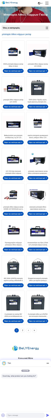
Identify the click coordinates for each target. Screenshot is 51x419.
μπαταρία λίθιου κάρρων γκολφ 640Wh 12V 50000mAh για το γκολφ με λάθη (13, 208)
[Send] (48, 415)
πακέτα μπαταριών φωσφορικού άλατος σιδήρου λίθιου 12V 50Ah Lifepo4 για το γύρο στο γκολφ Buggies (38, 137)
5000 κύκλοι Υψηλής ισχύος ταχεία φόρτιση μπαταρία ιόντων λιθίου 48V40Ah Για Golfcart (38, 101)
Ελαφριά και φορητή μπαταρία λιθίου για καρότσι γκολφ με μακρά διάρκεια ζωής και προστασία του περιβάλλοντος (37, 280)
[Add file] (3, 415)
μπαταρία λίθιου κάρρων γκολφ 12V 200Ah (38, 65)
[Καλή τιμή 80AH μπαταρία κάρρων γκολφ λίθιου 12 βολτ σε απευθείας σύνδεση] (13, 52)
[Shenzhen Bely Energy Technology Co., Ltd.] (10, 3)
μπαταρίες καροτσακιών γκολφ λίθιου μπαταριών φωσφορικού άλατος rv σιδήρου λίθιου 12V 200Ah (38, 172)
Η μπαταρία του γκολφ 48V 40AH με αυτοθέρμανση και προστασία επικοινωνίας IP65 (13, 315)
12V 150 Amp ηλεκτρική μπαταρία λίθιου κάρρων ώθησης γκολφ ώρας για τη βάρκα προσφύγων (13, 172)
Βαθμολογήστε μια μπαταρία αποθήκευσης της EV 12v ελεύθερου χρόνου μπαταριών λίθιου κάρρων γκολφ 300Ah (13, 137)
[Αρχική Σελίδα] (25, 351)
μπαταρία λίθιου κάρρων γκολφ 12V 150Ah (13, 101)
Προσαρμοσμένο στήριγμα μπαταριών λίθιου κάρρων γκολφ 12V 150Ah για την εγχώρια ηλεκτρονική (13, 244)
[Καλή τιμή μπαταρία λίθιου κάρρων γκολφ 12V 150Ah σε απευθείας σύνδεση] (13, 87)
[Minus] (47, 363)
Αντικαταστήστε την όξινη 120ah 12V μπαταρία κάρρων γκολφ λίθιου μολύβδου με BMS (38, 244)
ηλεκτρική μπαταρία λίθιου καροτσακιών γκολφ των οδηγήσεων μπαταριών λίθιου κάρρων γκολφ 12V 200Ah (37, 208)
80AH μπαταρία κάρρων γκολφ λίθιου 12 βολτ (13, 65)
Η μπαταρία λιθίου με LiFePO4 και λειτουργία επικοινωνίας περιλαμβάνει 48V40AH (38, 315)
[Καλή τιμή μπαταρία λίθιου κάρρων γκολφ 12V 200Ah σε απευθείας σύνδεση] (37, 52)
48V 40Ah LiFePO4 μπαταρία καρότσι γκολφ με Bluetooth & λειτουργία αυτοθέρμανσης (13, 280)
